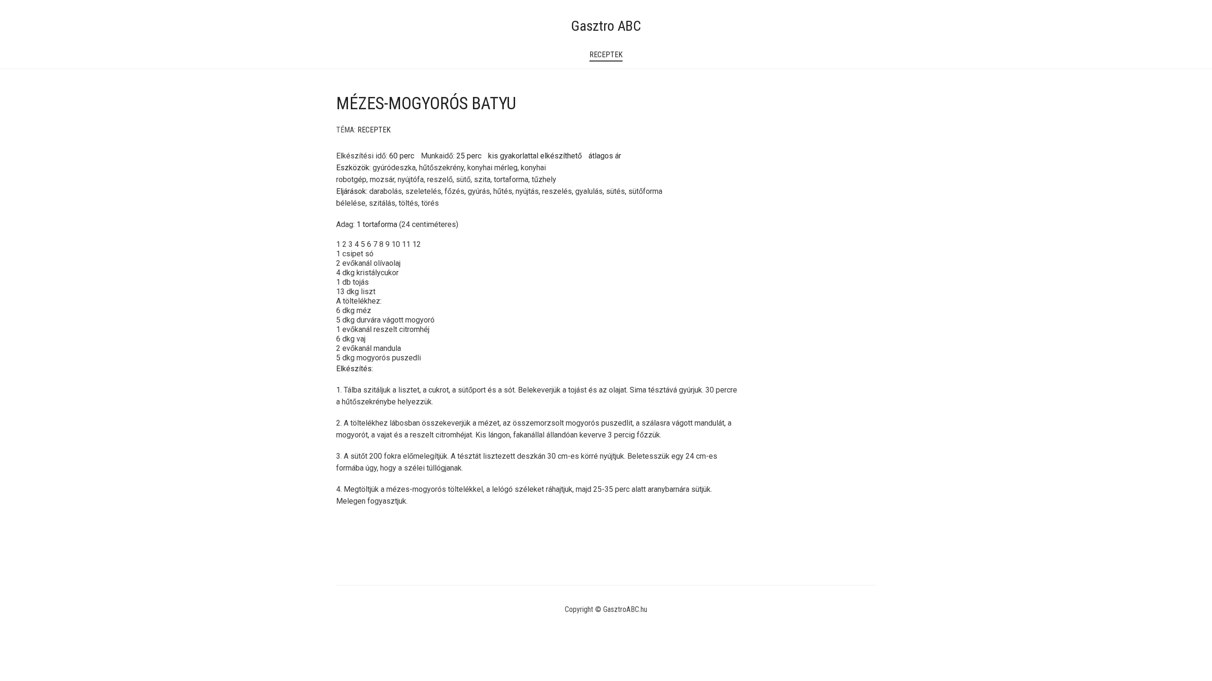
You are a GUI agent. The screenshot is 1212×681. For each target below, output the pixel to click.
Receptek (606, 54)
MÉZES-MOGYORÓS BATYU (426, 104)
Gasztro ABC (606, 25)
